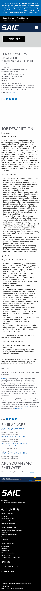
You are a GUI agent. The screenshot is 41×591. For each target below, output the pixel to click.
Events (21, 21)
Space (3, 537)
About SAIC (5, 546)
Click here (11, 92)
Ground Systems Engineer (14, 436)
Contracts (4, 539)
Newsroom (5, 550)
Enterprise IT (5, 521)
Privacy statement (9, 583)
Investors (4, 548)
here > (32, 472)
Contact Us (7, 571)
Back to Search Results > (14, 38)
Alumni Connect (22, 18)
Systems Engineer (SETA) (12, 429)
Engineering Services (8, 518)
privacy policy (34, 12)
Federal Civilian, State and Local (11, 530)
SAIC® (3, 378)
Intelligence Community (9, 534)
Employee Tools (9, 566)
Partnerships (5, 555)
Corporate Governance (23, 583)
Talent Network (8, 18)
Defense (4, 532)
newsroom (18, 408)
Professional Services (8, 523)
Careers (5, 562)
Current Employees (9, 21)
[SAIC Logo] (10, 493)
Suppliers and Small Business (10, 557)
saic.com (26, 406)
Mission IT (4, 516)
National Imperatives (8, 553)
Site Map (6, 586)
